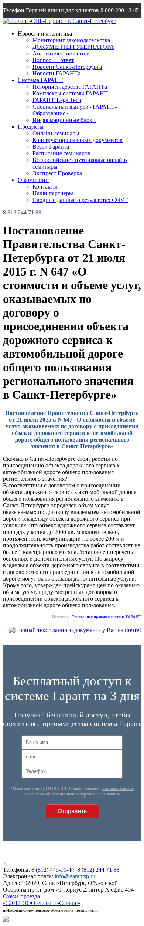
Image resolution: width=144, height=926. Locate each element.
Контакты (44, 186)
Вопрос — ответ (53, 60)
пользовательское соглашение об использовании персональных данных (79, 791)
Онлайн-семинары (55, 133)
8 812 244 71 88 (22, 212)
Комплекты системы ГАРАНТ (70, 93)
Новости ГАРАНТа (56, 73)
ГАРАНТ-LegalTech (56, 100)
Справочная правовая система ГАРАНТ (106, 617)
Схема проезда (21, 896)
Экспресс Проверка (57, 173)
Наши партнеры (52, 193)
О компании (33, 180)
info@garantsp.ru (38, 25)
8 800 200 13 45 (119, 10)
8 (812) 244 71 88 (97, 869)
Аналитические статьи (61, 53)
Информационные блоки (64, 120)
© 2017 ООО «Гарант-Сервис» (41, 903)
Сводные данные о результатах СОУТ (80, 200)
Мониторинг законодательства (71, 40)
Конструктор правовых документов (77, 140)
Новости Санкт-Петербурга (67, 67)
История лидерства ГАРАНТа (69, 87)
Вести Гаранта (50, 146)
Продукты (31, 127)
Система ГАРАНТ (40, 80)
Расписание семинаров (61, 153)
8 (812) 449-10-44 (52, 869)
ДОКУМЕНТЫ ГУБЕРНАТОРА (73, 47)
